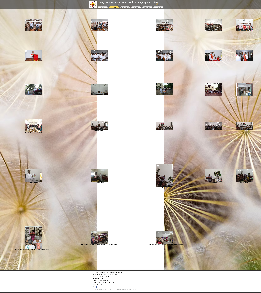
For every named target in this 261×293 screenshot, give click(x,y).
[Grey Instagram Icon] (94, 287)
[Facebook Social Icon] (96, 287)
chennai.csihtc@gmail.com (106, 282)
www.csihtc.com (98, 284)
